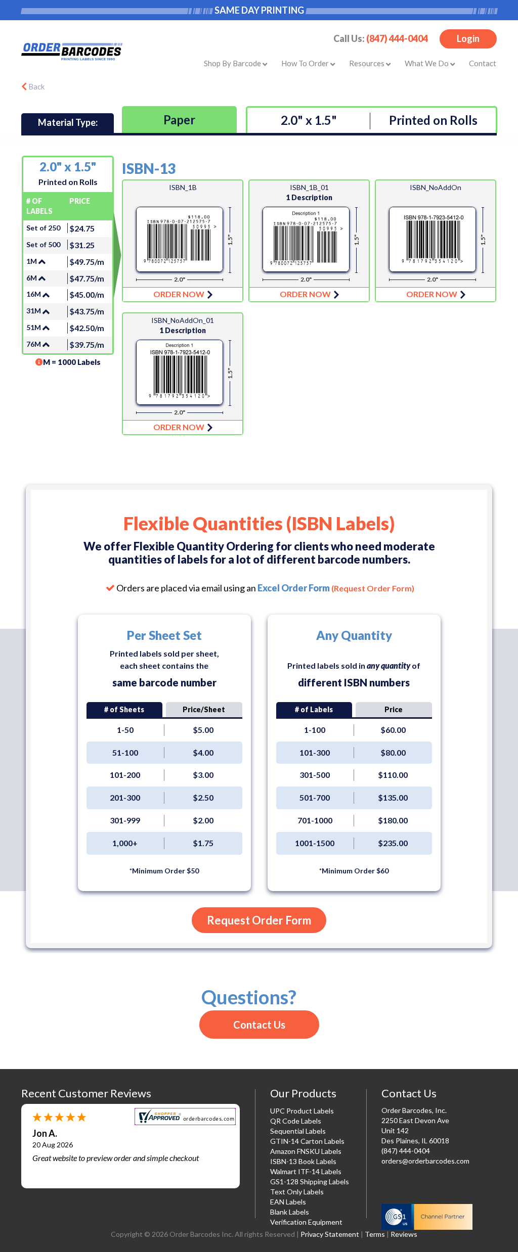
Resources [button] (367, 63)
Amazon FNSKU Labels (305, 1151)
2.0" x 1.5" (309, 120)
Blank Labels (289, 1212)
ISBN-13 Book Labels (303, 1161)
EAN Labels (288, 1201)
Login (468, 38)
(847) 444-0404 (397, 38)
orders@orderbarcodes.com (425, 1160)
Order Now (182, 240)
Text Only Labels (297, 1191)
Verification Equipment (306, 1222)
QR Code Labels (295, 1121)
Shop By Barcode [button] (233, 63)
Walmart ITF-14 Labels (305, 1171)
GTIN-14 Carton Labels (307, 1141)
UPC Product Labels (302, 1110)
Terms (375, 1234)
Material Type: (68, 122)
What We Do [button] (427, 63)
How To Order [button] (305, 63)
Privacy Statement (329, 1234)
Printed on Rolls (433, 120)
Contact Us (259, 1024)
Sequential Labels (298, 1131)
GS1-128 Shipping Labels (309, 1181)
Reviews (404, 1234)
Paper (179, 119)
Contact (482, 63)
